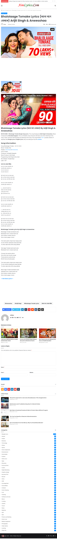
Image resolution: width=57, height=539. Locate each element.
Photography (5, 523)
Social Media (5, 485)
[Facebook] (12, 317)
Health (3, 438)
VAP (3, 512)
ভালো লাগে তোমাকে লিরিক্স (47, 303)
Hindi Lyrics (4, 458)
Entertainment (5, 452)
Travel (3, 505)
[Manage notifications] (3, 536)
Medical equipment (6, 521)
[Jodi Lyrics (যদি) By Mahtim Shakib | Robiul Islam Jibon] (9, 333)
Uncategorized (5, 483)
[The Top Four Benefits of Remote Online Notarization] (5, 418)
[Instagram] (21, 317)
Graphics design (5, 472)
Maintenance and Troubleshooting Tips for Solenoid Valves (25, 404)
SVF (43, 137)
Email (2, 372)
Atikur (5, 24)
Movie (3, 499)
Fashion (3, 456)
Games (3, 436)
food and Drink (5, 465)
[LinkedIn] (16, 317)
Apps (3, 461)
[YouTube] (17, 317)
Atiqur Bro (4, 530)
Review (3, 476)
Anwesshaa (15, 149)
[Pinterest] (19, 317)
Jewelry (3, 503)
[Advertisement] (28, 70)
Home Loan (4, 519)
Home (3, 10)
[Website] (11, 317)
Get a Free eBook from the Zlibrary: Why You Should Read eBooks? (26, 422)
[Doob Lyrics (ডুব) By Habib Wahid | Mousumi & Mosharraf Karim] (28, 333)
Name (2, 367)
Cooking (3, 501)
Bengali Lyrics (8, 10)
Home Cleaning (5, 490)
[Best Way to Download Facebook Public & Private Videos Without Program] (5, 412)
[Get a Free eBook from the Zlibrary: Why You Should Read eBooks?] (5, 424)
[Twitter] (14, 317)
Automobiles (4, 454)
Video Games (5, 525)
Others (3, 445)
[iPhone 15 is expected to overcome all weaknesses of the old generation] (5, 399)
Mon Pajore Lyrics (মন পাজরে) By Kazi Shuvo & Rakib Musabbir (47, 340)
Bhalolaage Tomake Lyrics (32, 303)
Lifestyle (4, 487)
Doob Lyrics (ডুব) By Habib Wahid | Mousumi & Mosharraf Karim (28, 340)
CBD (3, 481)
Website (31, 372)
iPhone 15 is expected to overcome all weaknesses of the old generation (28, 397)
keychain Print (5, 474)
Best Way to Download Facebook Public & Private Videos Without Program (29, 410)
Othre (3, 478)
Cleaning (4, 494)
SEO (3, 514)
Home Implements (6, 449)
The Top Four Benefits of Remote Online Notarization (23, 416)
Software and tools (6, 496)
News (3, 508)
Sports (3, 447)
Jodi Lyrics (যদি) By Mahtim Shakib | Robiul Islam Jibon (9, 340)
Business (4, 440)
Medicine (4, 510)
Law (3, 492)
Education (4, 463)
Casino (3, 467)
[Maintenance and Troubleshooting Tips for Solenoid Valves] (5, 406)
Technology (4, 443)
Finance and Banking (6, 517)
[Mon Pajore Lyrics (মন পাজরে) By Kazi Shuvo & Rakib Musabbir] (47, 333)
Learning (4, 528)
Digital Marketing (5, 469)
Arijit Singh (8, 149)
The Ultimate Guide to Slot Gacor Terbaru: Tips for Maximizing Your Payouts (25, 1)
